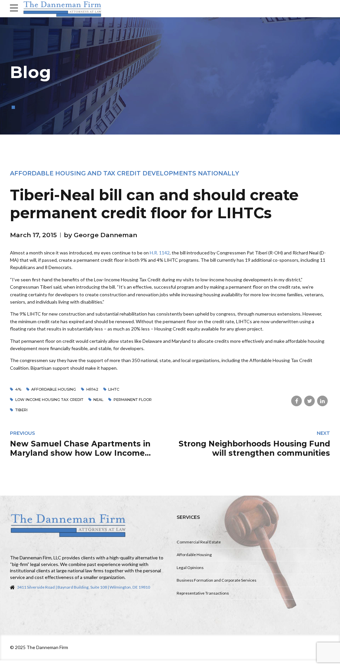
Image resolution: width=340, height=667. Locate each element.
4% (18, 389)
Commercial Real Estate (199, 541)
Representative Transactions (203, 593)
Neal (98, 399)
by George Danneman (100, 235)
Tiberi (21, 410)
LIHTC (113, 389)
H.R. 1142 (160, 252)
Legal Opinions (190, 567)
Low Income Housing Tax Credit (49, 399)
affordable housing (53, 389)
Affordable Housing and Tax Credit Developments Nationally (124, 173)
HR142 (92, 389)
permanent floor (133, 399)
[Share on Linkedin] (322, 401)
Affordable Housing (194, 554)
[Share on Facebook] (296, 401)
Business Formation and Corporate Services (216, 580)
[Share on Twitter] (309, 401)
